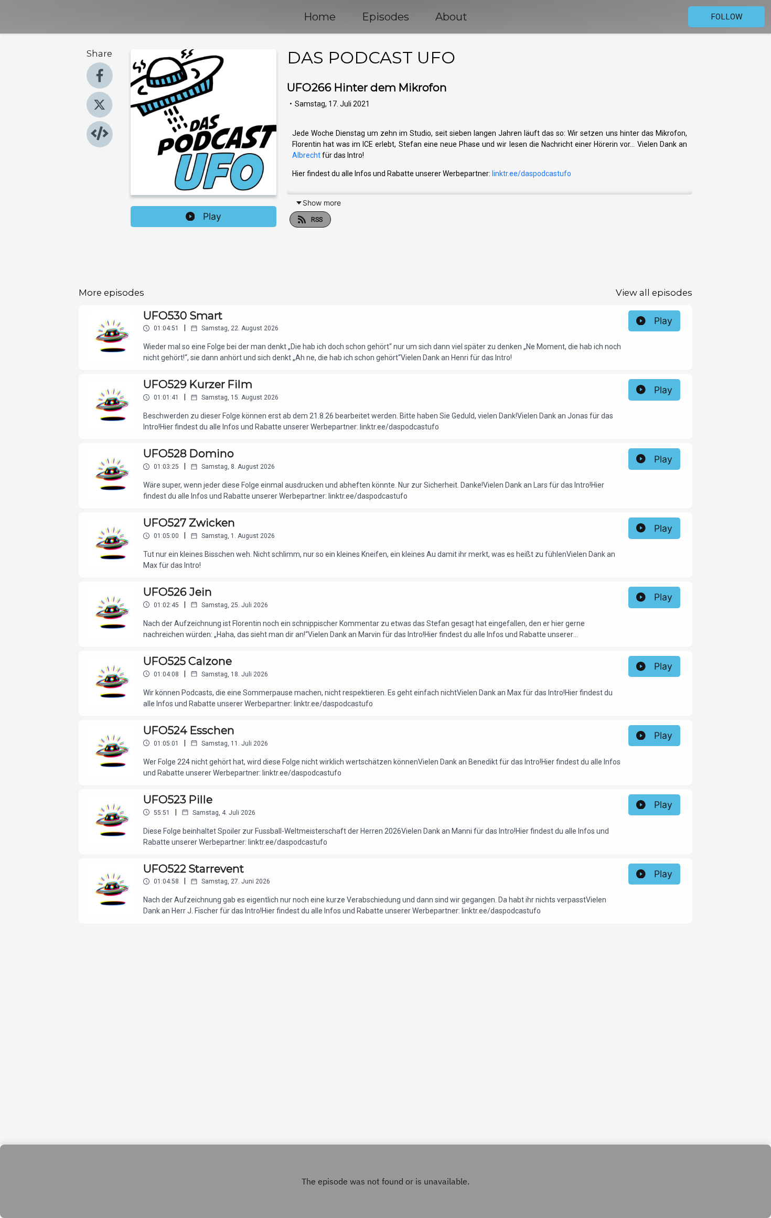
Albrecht (306, 155)
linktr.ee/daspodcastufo (531, 173)
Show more (322, 202)
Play (212, 216)
